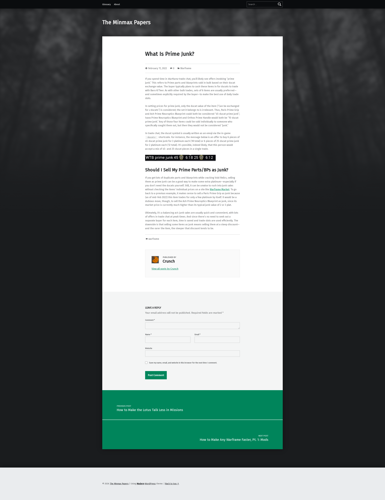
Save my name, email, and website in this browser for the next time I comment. (183, 363)
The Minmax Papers (126, 22)
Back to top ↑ (172, 483)
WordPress (150, 483)
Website (148, 348)
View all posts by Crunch (165, 268)
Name (148, 334)
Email (197, 334)
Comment (150, 320)
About (117, 4)
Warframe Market (219, 189)
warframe (153, 238)
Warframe (185, 68)
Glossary (106, 4)
